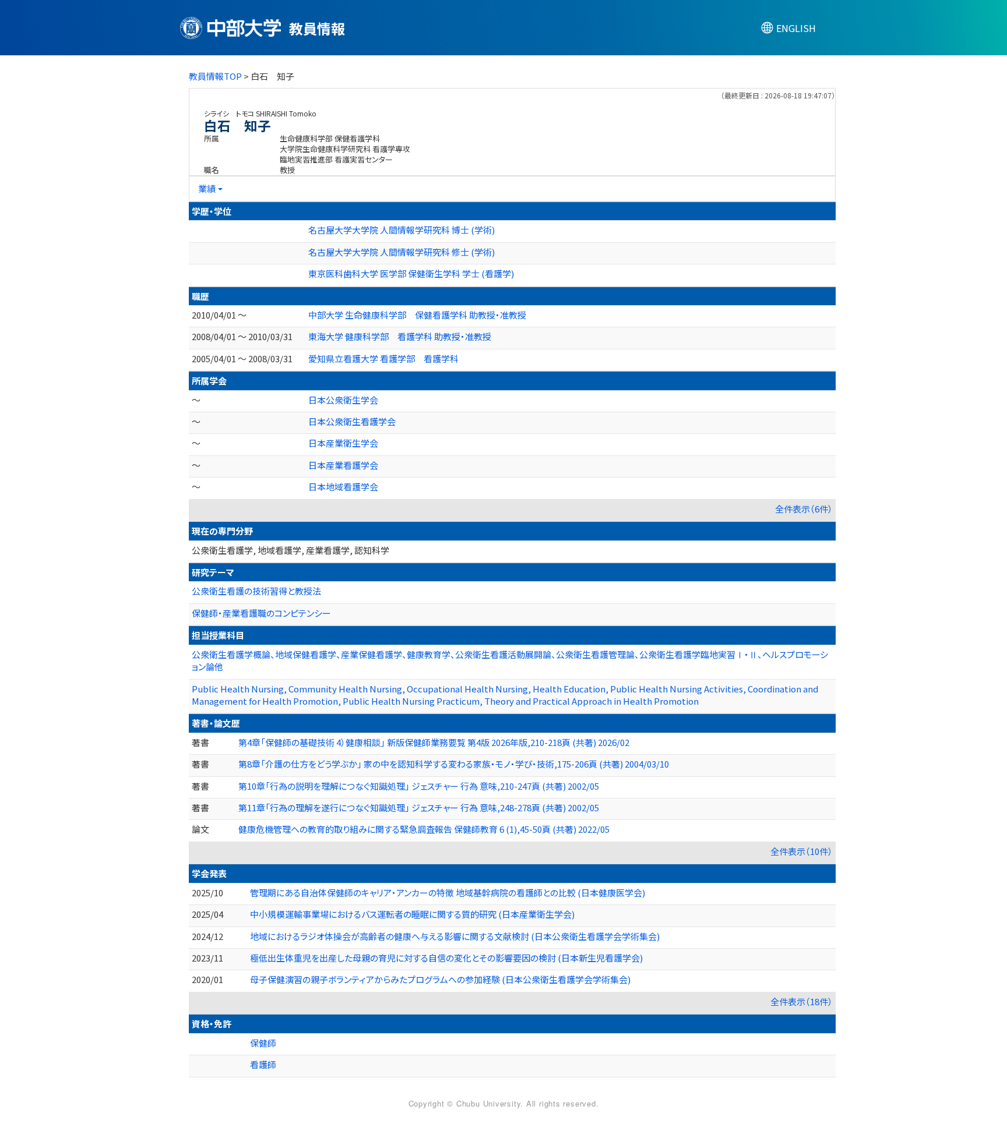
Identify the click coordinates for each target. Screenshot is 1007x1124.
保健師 (263, 1043)
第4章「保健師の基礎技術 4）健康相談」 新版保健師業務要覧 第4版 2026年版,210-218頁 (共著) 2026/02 (433, 742)
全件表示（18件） (801, 1001)
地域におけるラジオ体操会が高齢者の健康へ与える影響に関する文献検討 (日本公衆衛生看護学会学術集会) (455, 936)
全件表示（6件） (804, 509)
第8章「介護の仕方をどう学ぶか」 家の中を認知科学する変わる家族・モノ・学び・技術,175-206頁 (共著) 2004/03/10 (453, 764)
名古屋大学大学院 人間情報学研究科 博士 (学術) (401, 230)
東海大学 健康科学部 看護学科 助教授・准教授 (399, 336)
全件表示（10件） (801, 851)
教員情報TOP (215, 76)
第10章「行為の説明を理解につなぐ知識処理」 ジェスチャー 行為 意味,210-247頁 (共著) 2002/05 (418, 786)
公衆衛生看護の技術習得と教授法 (256, 591)
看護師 (263, 1064)
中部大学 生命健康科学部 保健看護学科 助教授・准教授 (417, 315)
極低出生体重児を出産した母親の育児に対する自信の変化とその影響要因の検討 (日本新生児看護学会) (446, 958)
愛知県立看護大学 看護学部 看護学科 (383, 358)
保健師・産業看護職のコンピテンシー (261, 613)
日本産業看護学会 (343, 465)
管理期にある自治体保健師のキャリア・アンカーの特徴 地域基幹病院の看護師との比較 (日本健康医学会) (447, 892)
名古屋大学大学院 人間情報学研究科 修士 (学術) (401, 252)
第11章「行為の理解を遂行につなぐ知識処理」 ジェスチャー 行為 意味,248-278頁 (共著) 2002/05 (418, 807)
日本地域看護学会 (343, 486)
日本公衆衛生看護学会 (352, 421)
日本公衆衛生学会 (343, 400)
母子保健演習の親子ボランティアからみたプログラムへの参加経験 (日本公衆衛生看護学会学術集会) (440, 979)
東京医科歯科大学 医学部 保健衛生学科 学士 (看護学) (411, 273)
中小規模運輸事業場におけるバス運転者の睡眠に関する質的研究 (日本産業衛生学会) (412, 914)
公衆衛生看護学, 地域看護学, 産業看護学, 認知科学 (290, 550)
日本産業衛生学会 (343, 443)
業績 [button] (207, 188)
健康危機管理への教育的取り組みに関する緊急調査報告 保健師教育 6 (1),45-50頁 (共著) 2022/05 (424, 829)
